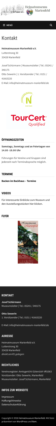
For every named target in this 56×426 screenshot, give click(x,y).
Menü (9, 25)
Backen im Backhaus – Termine (19, 181)
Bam (34, 421)
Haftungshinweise (11, 400)
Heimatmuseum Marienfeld (32, 418)
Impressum (8, 396)
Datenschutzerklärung (14, 404)
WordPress (22, 421)
